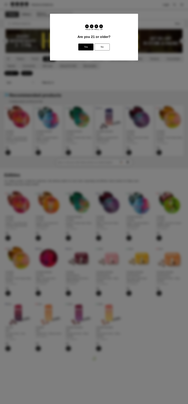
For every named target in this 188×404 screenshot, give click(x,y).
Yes (86, 47)
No (102, 47)
